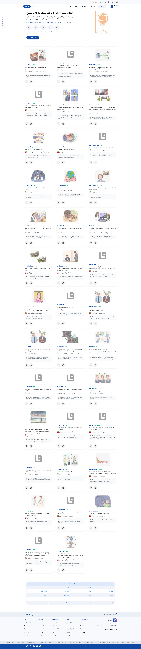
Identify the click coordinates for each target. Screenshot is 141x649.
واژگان (31, 22)
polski (46, 642)
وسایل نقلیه (111, 599)
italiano (113, 642)
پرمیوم (94, 2)
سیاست (111, 595)
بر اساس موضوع (69, 625)
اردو (37, 642)
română (13, 642)
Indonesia (75, 642)
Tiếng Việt (97, 642)
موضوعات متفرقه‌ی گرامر (42, 629)
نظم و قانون (111, 591)
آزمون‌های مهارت (70, 629)
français (127, 642)
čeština (18, 642)
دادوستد (89, 587)
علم (90, 599)
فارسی (79, 642)
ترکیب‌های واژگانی (56, 625)
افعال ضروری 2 (66, 587)
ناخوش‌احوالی (66, 595)
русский (108, 642)
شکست (89, 595)
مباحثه (90, 602)
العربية (88, 642)
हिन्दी (92, 642)
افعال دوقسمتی (55, 629)
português (64, 642)
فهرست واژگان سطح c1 (56, 22)
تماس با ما (82, 629)
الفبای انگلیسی (27, 622)
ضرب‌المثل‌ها (55, 632)
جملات (39, 622)
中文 (54, 642)
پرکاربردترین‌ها (69, 632)
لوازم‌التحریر (45, 602)
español (122, 642)
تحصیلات (45, 587)
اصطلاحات (55, 619)
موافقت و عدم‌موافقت (43, 591)
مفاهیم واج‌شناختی (28, 632)
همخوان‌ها (26, 629)
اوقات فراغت (110, 602)
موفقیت (111, 587)
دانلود (27, 614)
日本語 (58, 642)
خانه (27, 22)
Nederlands (29, 642)
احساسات (67, 599)
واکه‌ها (25, 625)
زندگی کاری (67, 602)
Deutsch (69, 642)
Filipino (84, 642)
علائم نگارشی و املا (42, 625)
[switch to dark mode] (23, 1)
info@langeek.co (109, 629)
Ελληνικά (41, 642)
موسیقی (89, 591)
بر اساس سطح (69, 622)
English (132, 642)
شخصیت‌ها (67, 591)
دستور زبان (41, 619)
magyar (8, 642)
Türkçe (117, 642)
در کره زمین (45, 595)
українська (102, 642)
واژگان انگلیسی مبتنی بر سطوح (41, 22)
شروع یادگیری (32, 38)
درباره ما (82, 625)
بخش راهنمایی (83, 632)
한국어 (50, 642)
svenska (23, 642)
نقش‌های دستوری (42, 632)
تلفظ (25, 619)
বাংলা (34, 642)
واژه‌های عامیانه (55, 622)
